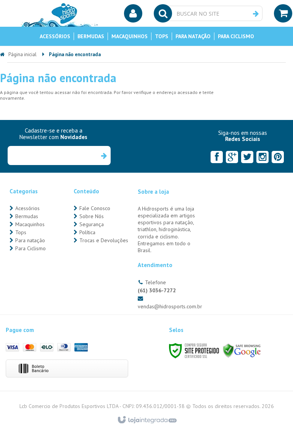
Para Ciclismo (30, 248)
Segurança (91, 224)
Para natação (30, 240)
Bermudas (26, 216)
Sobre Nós (91, 216)
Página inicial (22, 54)
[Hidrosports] (59, 13)
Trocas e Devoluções (103, 240)
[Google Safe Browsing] (242, 350)
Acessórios (27, 208)
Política (87, 232)
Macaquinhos (30, 224)
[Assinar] (104, 155)
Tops (20, 232)
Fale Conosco (94, 208)
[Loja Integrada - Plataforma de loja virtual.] (146, 420)
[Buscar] (255, 13)
